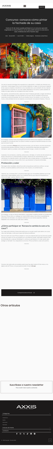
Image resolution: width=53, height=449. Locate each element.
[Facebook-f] (17, 434)
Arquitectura (3, 325)
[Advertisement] (26, 254)
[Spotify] (35, 434)
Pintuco (15, 145)
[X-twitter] (24, 434)
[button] (34, 292)
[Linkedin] (31, 434)
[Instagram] (21, 434)
